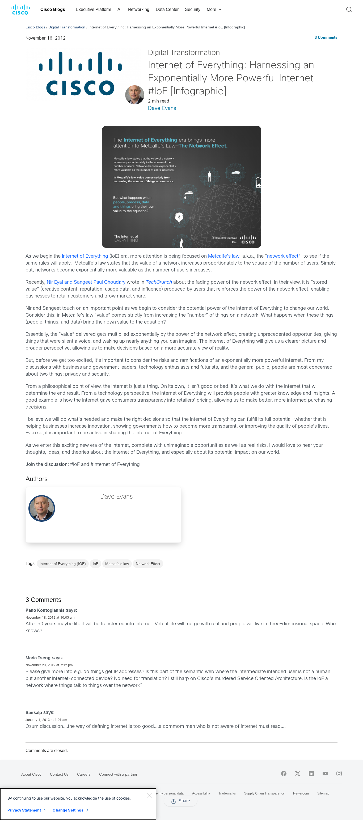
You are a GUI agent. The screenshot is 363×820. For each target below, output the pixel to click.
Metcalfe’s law (223, 256)
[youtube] (325, 773)
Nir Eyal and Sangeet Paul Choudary (86, 282)
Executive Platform (93, 9)
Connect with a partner (118, 774)
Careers (84, 774)
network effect (282, 256)
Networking (138, 9)
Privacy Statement (24, 810)
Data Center (167, 9)
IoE (95, 564)
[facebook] (283, 773)
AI (119, 9)
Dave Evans (162, 108)
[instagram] (339, 773)
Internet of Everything (85, 256)
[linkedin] (311, 773)
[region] (78, 804)
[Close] (149, 795)
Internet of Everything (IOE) (63, 564)
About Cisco (31, 774)
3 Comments (326, 38)
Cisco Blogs (52, 9)
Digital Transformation (66, 27)
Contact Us (59, 774)
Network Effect (148, 564)
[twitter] (297, 773)
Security (192, 9)
